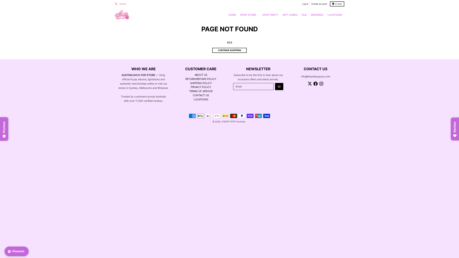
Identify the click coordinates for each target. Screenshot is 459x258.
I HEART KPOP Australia (233, 121)
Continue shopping (229, 50)
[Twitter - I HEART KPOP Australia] (310, 84)
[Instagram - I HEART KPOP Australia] (321, 84)
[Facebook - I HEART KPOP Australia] (315, 84)
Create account (319, 4)
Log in (305, 4)
